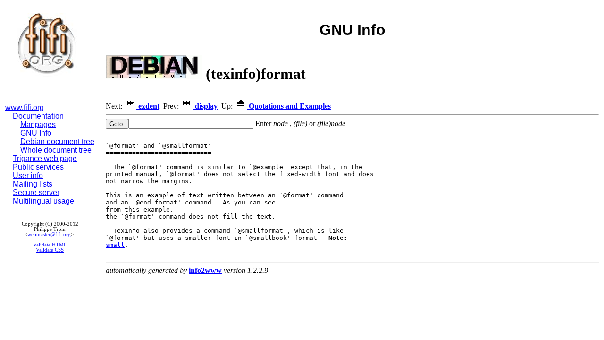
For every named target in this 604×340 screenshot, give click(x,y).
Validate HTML (50, 244)
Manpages (38, 124)
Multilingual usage (43, 201)
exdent (147, 106)
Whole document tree (56, 150)
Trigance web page (45, 158)
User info (28, 175)
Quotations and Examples (289, 106)
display (205, 106)
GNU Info (35, 133)
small (115, 244)
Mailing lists (32, 184)
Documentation (38, 116)
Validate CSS (50, 250)
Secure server (36, 192)
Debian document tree (57, 141)
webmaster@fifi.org (49, 234)
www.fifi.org (24, 107)
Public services (38, 167)
